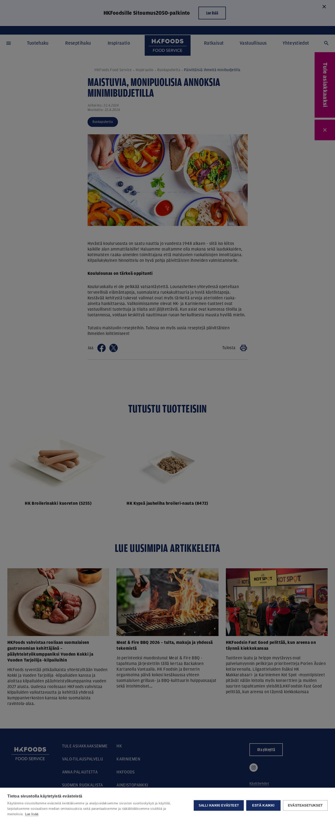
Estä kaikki (263, 805)
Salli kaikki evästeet (219, 805)
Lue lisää (32, 814)
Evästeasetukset (305, 805)
